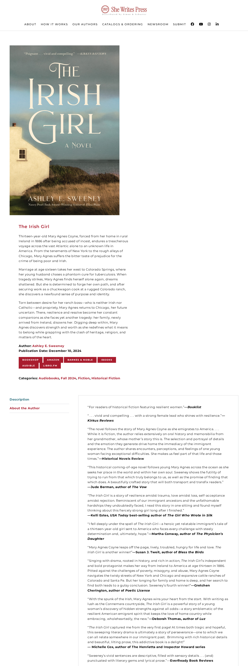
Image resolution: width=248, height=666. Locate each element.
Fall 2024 (68, 378)
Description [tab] (19, 399)
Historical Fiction (106, 378)
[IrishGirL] (64, 130)
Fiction (84, 378)
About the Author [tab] (25, 408)
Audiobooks (49, 378)
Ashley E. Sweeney (48, 346)
